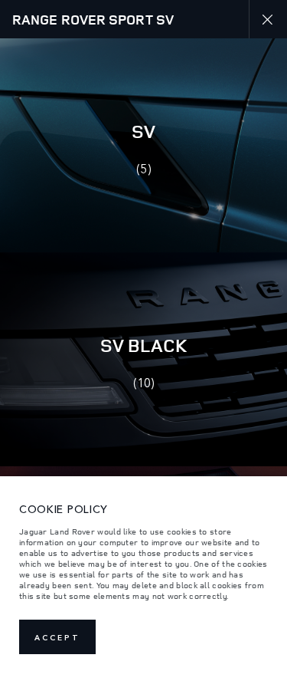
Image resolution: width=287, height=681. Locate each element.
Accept (57, 637)
